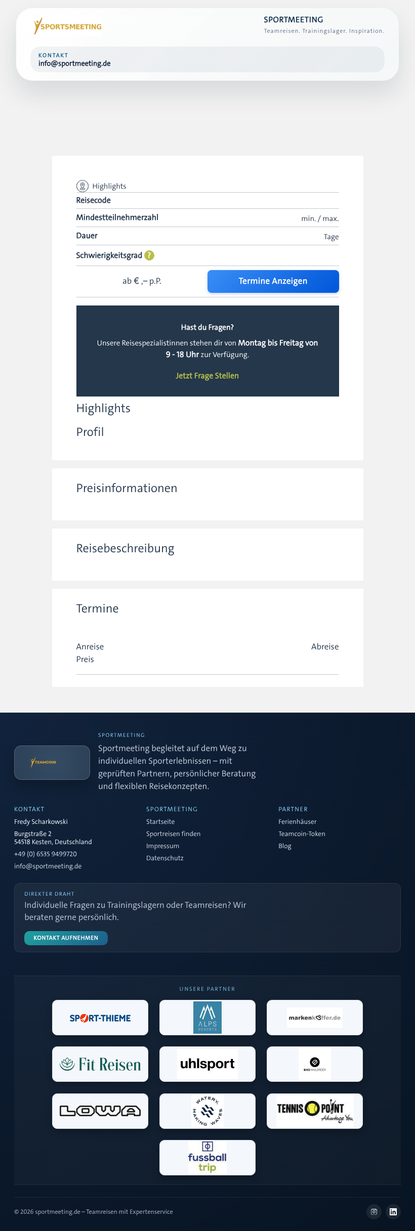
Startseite (160, 822)
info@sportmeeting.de (47, 867)
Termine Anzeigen (273, 281)
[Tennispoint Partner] (315, 1111)
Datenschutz (165, 859)
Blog (284, 847)
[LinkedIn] (393, 1211)
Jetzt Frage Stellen (207, 376)
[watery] (207, 1111)
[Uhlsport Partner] (207, 1064)
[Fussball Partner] (207, 1157)
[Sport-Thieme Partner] (100, 1017)
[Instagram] (374, 1211)
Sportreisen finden (173, 834)
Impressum (162, 847)
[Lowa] (100, 1111)
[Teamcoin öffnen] (52, 762)
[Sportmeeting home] (65, 26)
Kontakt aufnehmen (66, 938)
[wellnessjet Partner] (100, 1064)
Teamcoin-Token (301, 834)
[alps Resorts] (207, 1017)
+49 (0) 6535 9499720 (45, 855)
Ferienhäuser (297, 822)
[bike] (315, 1064)
